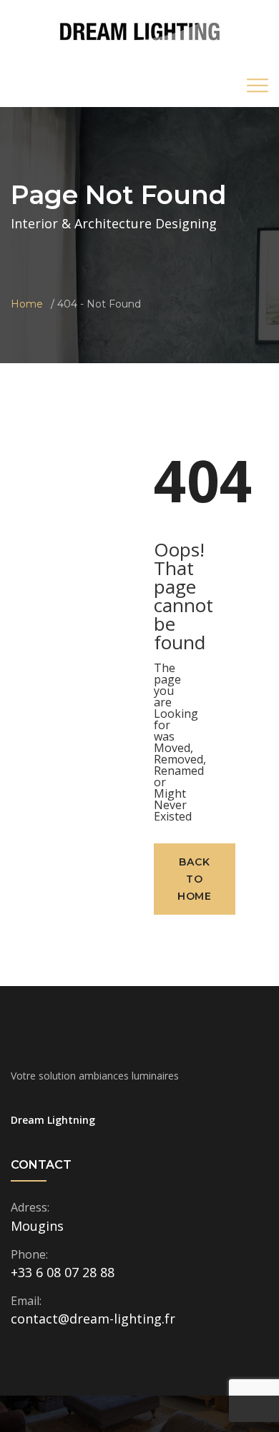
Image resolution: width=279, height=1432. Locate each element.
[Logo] (140, 31)
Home (27, 304)
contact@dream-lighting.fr (93, 1318)
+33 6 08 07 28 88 (62, 1272)
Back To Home (194, 879)
